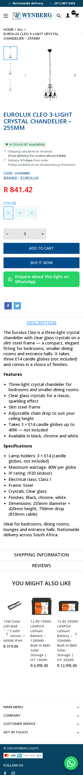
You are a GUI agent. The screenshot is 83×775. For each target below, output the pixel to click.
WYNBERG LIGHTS (26, 748)
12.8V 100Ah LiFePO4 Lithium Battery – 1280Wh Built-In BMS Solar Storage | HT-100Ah (40, 640)
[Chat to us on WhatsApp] (71, 763)
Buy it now (41, 262)
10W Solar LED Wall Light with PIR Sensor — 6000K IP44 (14, 631)
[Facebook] (8, 305)
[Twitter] (17, 305)
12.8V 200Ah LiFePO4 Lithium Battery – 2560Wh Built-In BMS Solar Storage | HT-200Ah (67, 640)
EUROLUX (29, 178)
